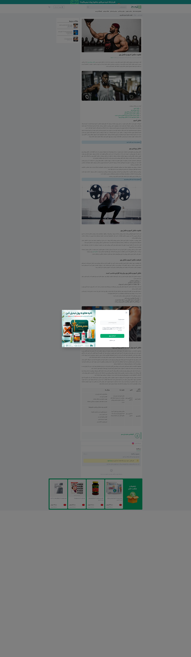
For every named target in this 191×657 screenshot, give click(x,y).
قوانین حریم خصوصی (107, 329)
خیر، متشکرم (112, 340)
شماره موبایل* (121, 319)
